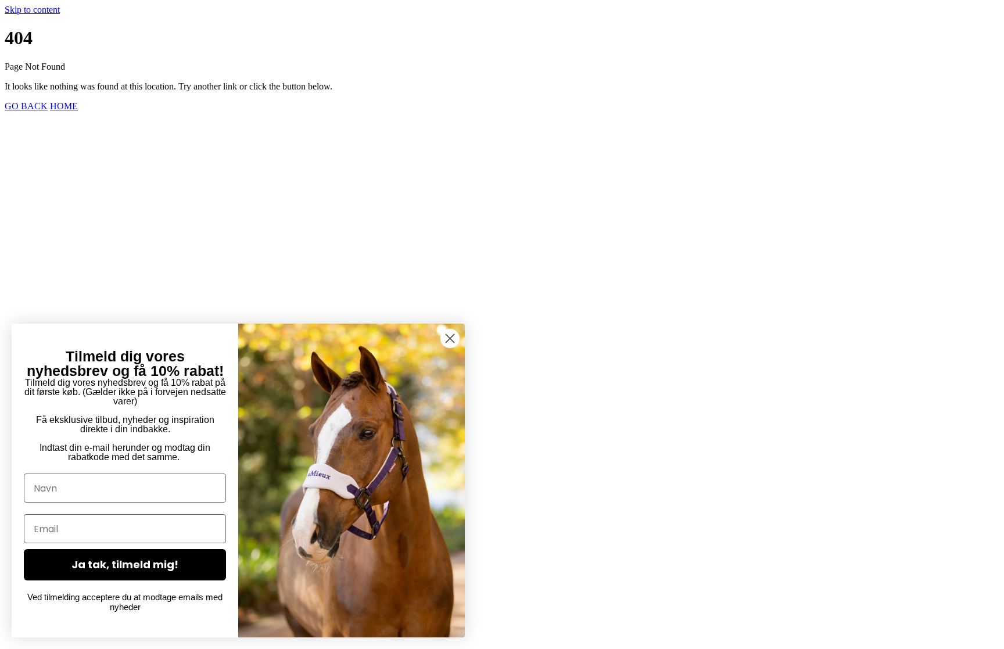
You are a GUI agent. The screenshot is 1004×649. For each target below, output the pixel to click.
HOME (64, 106)
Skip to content (32, 10)
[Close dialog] (450, 338)
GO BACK (26, 106)
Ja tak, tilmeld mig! (124, 564)
